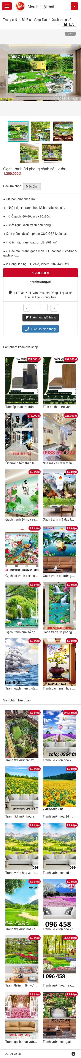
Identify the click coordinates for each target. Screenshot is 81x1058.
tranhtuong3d (40, 281)
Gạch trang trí (61, 19)
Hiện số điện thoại (43, 329)
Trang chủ (10, 19)
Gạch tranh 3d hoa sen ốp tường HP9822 (33, 519)
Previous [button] (6, 73)
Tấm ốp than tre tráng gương (25, 406)
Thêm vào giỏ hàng (43, 317)
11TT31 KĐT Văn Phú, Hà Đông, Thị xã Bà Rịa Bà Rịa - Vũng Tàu (43, 294)
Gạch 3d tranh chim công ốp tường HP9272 (35, 575)
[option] (40, 72)
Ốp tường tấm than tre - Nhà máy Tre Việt (33, 463)
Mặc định (32, 186)
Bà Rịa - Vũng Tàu (34, 19)
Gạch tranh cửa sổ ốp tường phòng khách (34, 632)
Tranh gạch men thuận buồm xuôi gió (31, 688)
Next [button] (74, 73)
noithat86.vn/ (48, 242)
